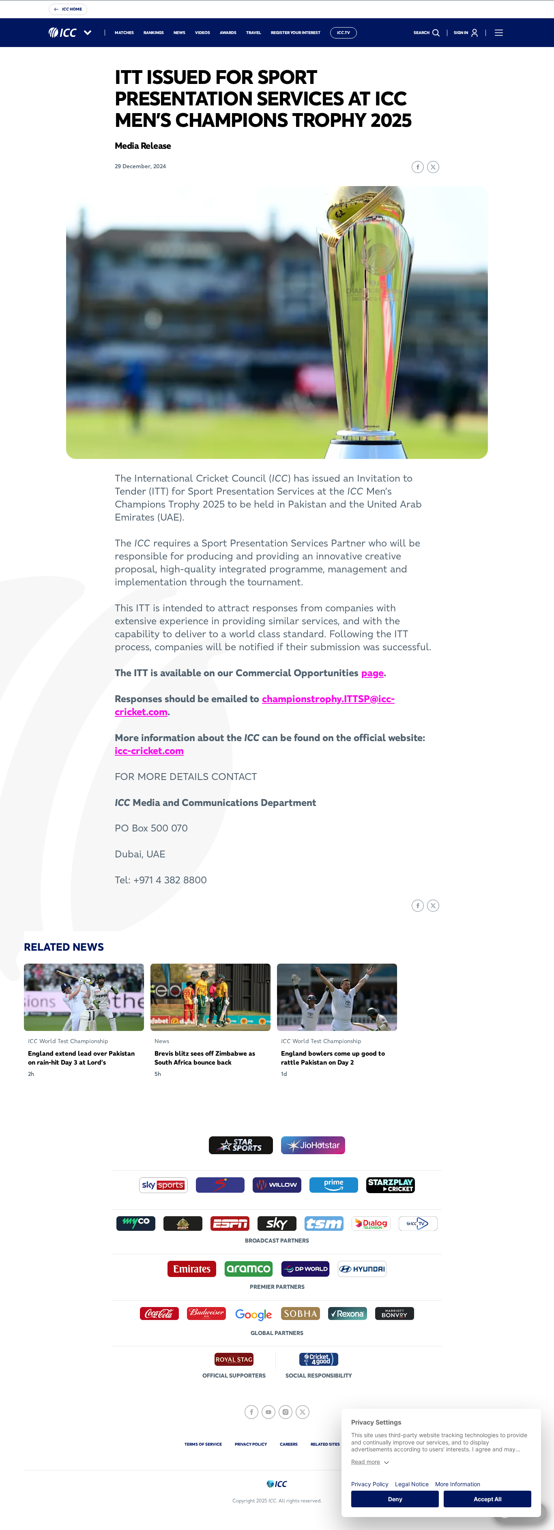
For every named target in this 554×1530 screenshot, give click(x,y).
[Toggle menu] (498, 32)
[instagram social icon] (285, 1412)
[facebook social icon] (251, 1412)
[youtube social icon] (268, 1412)
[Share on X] (433, 167)
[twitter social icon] (302, 1412)
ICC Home (72, 9)
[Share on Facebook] (418, 167)
